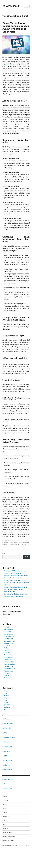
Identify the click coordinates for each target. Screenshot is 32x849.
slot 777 (4, 756)
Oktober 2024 (8, 666)
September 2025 (9, 641)
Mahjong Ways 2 (7, 832)
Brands (6, 695)
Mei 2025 (7, 650)
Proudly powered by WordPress (21, 846)
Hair (5, 700)
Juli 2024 (7, 673)
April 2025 (7, 652)
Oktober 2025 (8, 639)
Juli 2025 (7, 645)
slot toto (5, 742)
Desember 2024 (9, 662)
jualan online (13, 542)
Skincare (7, 707)
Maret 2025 (8, 655)
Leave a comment (21, 544)
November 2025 (9, 636)
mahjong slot (6, 728)
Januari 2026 (8, 632)
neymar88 (5, 64)
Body (5, 693)
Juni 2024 (7, 675)
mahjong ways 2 (7, 760)
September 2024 (9, 669)
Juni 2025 (7, 648)
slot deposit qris (7, 723)
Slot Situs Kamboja (8, 836)
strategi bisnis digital (23, 542)
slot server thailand (8, 737)
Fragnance (7, 698)
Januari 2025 (8, 659)
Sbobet (4, 804)
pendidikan (7, 705)
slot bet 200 (6, 719)
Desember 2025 (9, 634)
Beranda (5, 796)
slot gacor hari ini (8, 779)
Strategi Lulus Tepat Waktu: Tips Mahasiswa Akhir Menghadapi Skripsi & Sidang (16, 582)
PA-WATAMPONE (10, 6)
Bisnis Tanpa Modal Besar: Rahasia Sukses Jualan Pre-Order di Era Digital (15, 27)
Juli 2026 (7, 627)
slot (5, 709)
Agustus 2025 (8, 643)
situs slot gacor (7, 746)
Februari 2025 (8, 657)
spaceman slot (7, 769)
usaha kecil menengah (8, 544)
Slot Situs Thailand (8, 840)
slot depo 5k (6, 751)
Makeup (6, 702)
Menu (27, 6)
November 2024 (9, 664)
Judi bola (5, 800)
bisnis (11, 540)
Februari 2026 (8, 629)
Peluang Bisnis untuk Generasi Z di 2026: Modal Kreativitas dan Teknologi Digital (15, 589)
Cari (3, 553)
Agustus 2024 (8, 671)
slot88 (4, 733)
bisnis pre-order (19, 540)
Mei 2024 (7, 678)
